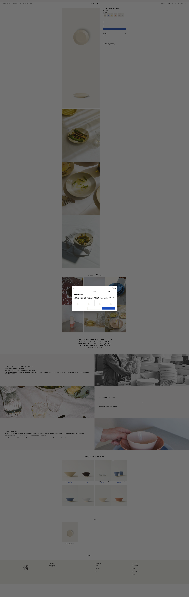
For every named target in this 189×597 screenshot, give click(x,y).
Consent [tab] (79, 291)
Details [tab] (94, 291)
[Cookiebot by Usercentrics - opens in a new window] (111, 288)
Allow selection (94, 308)
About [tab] (109, 291)
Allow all (108, 308)
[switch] (89, 304)
